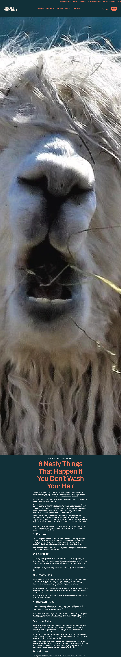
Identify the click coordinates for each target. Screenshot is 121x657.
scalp (61, 540)
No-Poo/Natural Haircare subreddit (45, 507)
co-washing (43, 595)
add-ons (68, 9)
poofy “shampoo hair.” (70, 496)
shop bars (40, 9)
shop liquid (50, 9)
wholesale (76, 9)
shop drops (60, 9)
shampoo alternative (75, 645)
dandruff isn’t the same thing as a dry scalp (52, 548)
